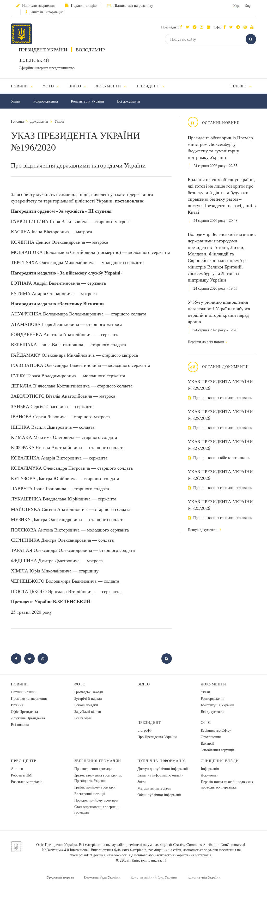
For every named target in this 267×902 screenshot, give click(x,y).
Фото (80, 684)
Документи (39, 121)
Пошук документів (203, 529)
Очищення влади (220, 760)
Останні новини (24, 691)
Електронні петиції (89, 793)
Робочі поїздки (86, 704)
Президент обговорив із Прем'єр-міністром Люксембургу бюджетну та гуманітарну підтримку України (221, 147)
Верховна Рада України (102, 877)
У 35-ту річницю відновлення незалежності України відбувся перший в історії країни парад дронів (219, 312)
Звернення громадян (97, 760)
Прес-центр (23, 760)
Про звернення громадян (93, 768)
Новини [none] (20, 85)
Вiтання (17, 704)
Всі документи (128, 101)
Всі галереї (82, 717)
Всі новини (20, 724)
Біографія (144, 730)
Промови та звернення (29, 698)
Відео (143, 684)
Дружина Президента (28, 717)
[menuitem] (24, 86)
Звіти (141, 781)
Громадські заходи (88, 691)
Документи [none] (109, 85)
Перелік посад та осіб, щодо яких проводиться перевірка (227, 784)
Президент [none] (148, 85)
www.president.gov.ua (86, 854)
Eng (248, 5)
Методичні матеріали (154, 788)
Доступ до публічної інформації (162, 768)
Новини (19, 684)
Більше (238, 85)
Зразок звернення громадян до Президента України (98, 778)
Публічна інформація (161, 760)
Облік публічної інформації (159, 794)
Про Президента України (157, 736)
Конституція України (87, 101)
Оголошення (211, 736)
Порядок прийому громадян (96, 800)
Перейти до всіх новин (206, 341)
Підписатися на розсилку (133, 5)
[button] (189, 27)
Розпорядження (45, 101)
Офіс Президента (24, 711)
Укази (15, 101)
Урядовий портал (60, 877)
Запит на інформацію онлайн (160, 775)
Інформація (210, 768)
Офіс (206, 722)
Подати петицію (83, 5)
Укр (236, 5)
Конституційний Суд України (154, 877)
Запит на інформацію (46, 11)
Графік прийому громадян (95, 787)
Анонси (17, 768)
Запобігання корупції (217, 749)
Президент (149, 722)
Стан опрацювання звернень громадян (96, 809)
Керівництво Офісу (216, 730)
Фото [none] (49, 85)
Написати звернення (38, 5)
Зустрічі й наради (88, 698)
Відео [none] (75, 85)
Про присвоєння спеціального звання (222, 397)
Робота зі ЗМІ (22, 775)
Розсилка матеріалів (27, 781)
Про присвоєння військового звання (221, 457)
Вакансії (207, 743)
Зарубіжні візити (87, 711)
